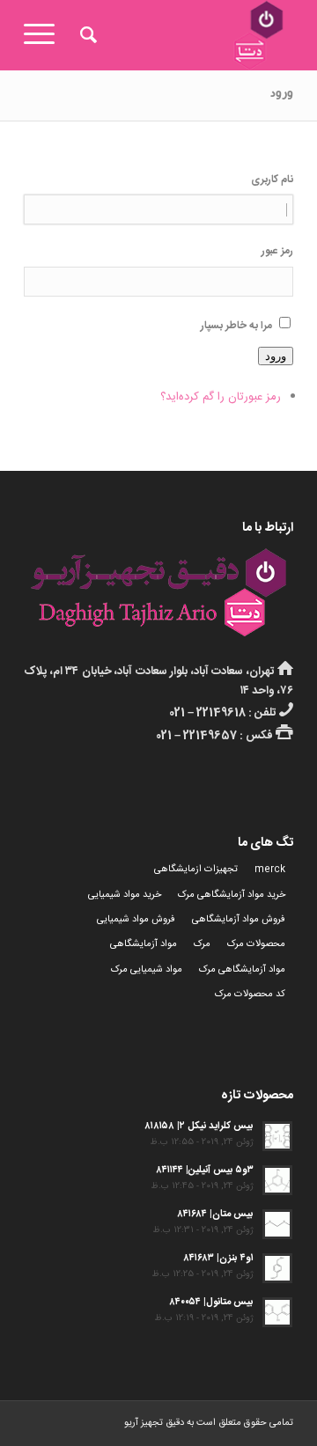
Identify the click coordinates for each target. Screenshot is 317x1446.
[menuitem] (86, 35)
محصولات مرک (256, 944)
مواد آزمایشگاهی (143, 944)
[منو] (45, 35)
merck (269, 869)
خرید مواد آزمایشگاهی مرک (231, 895)
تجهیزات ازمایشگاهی (196, 869)
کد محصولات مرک (250, 994)
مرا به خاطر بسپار (236, 326)
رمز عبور (277, 251)
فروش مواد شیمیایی (136, 920)
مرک (202, 944)
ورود (275, 356)
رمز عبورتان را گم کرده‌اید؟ (220, 397)
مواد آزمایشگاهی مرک (242, 970)
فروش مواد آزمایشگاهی (238, 920)
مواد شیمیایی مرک (146, 970)
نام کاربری (272, 180)
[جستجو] (86, 35)
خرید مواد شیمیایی (124, 895)
